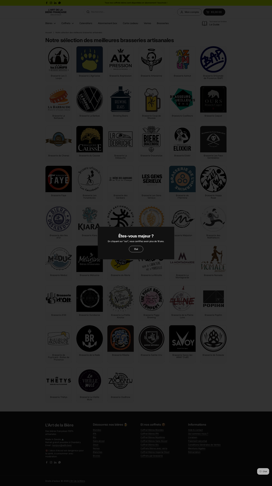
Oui (136, 249)
